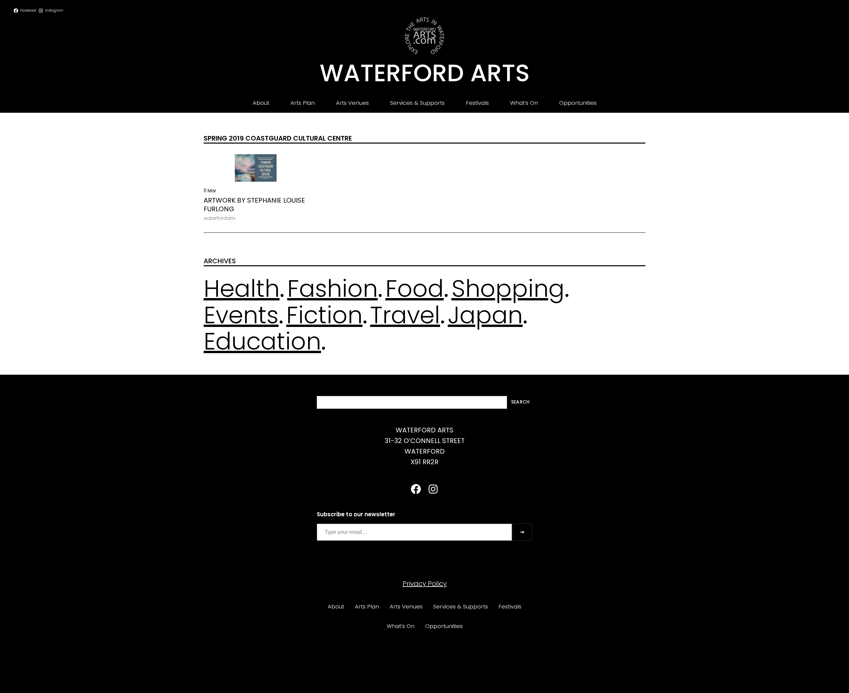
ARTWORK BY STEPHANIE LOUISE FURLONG (254, 204)
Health (242, 288)
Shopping (507, 288)
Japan (485, 315)
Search (520, 402)
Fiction (324, 315)
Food (414, 288)
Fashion (332, 288)
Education (262, 341)
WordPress (441, 672)
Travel (405, 315)
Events (241, 315)
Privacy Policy (425, 583)
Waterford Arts (425, 73)
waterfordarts (219, 218)
